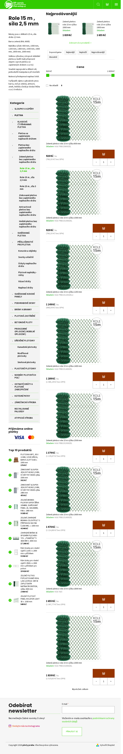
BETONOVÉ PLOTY (23, 322)
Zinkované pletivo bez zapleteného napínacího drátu (28, 198)
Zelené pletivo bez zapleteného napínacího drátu (27, 159)
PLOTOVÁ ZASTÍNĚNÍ (25, 316)
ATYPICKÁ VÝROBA (24, 418)
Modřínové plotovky (23, 355)
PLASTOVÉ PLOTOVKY (25, 368)
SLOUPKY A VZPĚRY (24, 108)
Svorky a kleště (25, 257)
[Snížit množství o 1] (96, 162)
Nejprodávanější (98, 52)
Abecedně (53, 57)
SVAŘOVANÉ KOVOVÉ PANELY (25, 295)
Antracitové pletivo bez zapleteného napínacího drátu (27, 211)
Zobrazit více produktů (79, 42)
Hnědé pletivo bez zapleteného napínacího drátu (28, 224)
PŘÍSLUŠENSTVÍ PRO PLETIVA (25, 243)
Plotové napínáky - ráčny (27, 274)
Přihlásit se (72, 731)
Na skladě (56, 85)
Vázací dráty (24, 281)
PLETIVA (19, 115)
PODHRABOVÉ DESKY (25, 303)
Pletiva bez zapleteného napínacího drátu (26, 148)
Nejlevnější (70, 52)
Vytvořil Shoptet (107, 745)
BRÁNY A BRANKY (23, 309)
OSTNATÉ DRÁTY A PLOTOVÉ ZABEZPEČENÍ (24, 387)
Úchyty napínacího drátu (27, 265)
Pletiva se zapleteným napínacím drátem (27, 136)
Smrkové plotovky (27, 362)
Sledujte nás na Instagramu (26, 726)
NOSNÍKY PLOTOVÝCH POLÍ (25, 376)
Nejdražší (83, 52)
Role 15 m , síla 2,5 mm (27, 170)
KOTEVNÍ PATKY (22, 396)
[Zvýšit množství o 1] (110, 162)
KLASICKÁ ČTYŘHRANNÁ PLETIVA (24, 124)
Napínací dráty (25, 287)
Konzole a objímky (27, 251)
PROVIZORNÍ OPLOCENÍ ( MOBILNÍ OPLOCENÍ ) (25, 331)
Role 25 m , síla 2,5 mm (27, 179)
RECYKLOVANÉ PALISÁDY (22, 410)
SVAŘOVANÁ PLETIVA (24, 234)
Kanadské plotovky (27, 347)
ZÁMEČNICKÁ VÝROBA (25, 402)
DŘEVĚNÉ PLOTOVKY (25, 340)
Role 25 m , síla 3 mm (28, 188)
